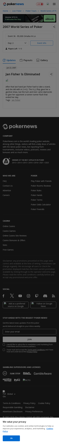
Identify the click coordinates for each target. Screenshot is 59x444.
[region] (29, 431)
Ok (11, 438)
